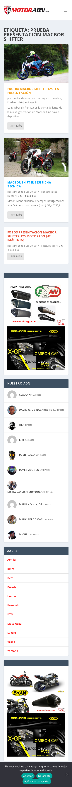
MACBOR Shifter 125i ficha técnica (29, 184)
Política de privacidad (37, 781)
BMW (10, 568)
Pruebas (11, 102)
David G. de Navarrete (23, 98)
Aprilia (11, 559)
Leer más (16, 126)
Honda (11, 596)
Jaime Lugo (17, 191)
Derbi (10, 578)
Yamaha (12, 651)
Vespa (11, 642)
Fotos (44, 245)
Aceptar (28, 775)
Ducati (11, 587)
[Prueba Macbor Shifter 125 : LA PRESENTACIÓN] (36, 63)
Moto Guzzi (14, 623)
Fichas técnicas (49, 191)
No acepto (44, 775)
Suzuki (11, 632)
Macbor (57, 98)
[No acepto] (67, 774)
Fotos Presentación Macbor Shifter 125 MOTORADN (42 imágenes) (32, 236)
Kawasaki (13, 605)
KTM (10, 614)
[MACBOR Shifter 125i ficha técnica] (36, 157)
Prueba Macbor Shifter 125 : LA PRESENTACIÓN (33, 91)
